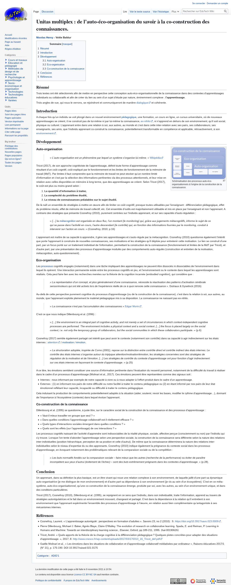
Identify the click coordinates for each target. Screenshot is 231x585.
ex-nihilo (145, 121)
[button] (175, 10)
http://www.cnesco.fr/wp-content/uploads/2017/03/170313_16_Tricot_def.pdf (116, 538)
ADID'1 (55, 555)
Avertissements (98, 580)
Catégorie (43, 555)
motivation (68, 342)
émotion (80, 342)
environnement (44, 133)
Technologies (15, 91)
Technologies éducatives (14, 96)
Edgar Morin (132, 306)
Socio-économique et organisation (13, 86)
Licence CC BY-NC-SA (85, 574)
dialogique (142, 102)
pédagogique (128, 117)
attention (53, 342)
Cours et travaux (17, 60)
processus (47, 266)
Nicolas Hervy (44, 37)
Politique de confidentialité (48, 580)
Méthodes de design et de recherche (14, 71)
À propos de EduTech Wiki (76, 580)
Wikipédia (155, 157)
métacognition (68, 220)
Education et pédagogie (13, 64)
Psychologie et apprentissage (15, 79)
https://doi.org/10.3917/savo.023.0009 (196, 521)
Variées (12, 100)
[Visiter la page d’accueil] (15, 14)
